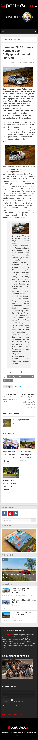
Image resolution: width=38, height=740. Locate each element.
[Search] (33, 520)
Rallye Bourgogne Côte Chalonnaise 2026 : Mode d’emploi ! (21, 591)
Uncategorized (14, 40)
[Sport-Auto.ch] (19, 6)
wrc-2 (10, 380)
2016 (9, 377)
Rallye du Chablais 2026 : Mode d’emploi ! (24, 601)
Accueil (4, 40)
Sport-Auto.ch (7, 635)
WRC (5, 380)
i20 (28, 377)
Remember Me (18, 701)
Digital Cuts (19, 735)
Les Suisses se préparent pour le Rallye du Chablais (27, 455)
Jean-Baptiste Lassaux (26, 63)
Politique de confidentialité (12, 714)
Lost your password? (10, 706)
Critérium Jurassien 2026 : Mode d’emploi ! (22, 613)
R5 (32, 377)
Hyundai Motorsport (19, 377)
